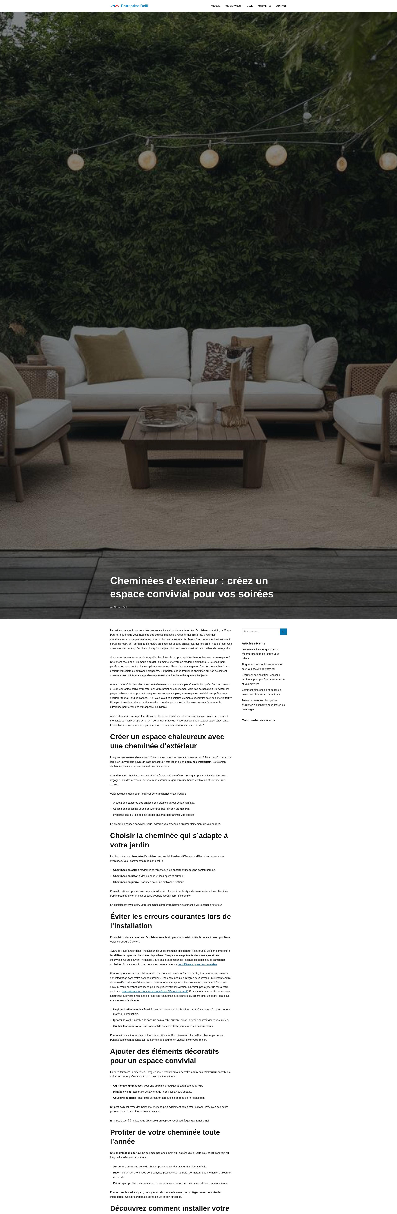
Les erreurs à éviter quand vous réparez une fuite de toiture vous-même (261, 654)
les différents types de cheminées (197, 964)
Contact (281, 6)
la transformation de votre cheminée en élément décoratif (155, 991)
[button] (242, 6)
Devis (250, 6)
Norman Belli (120, 607)
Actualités (264, 6)
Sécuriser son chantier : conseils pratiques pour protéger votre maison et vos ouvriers (263, 679)
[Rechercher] (283, 631)
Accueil (215, 6)
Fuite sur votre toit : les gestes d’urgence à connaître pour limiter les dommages (263, 705)
